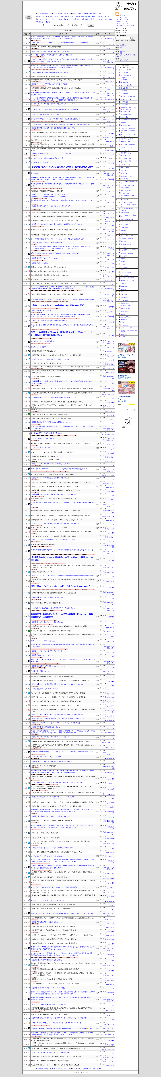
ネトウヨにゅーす (109, 415)
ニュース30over (109, 125)
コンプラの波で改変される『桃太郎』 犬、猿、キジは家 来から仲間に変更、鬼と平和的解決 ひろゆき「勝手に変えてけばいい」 (63, 842)
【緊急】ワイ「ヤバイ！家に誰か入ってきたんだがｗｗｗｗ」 (51, 1052)
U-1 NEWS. (123, 46)
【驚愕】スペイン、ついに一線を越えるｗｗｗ (46, 766)
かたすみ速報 (110, 133)
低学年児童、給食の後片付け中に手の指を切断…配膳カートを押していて (54, 676)
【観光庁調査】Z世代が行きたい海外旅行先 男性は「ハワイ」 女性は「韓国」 (57, 355)
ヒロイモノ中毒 (126, 99)
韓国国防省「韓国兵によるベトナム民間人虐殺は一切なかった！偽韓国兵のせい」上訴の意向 (62, 615)
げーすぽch (123, 283)
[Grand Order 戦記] (126, 365)
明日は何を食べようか (127, 153)
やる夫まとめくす (126, 114)
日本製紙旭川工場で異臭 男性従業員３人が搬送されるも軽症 (50, 275)
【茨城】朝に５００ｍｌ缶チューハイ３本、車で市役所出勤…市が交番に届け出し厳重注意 (60, 626)
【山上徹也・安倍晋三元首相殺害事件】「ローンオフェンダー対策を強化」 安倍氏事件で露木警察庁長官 (63, 710)
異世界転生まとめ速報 (127, 219)
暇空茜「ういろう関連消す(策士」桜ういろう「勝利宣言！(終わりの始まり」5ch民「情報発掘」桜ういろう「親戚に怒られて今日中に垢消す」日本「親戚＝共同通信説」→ (63, 67)
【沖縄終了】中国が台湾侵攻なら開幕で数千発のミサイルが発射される (53, 593)
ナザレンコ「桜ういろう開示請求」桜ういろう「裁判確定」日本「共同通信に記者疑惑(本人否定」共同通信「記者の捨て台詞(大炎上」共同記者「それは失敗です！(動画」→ (62, 954)
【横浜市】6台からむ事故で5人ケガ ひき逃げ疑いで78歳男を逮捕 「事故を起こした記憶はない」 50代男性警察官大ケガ (63, 746)
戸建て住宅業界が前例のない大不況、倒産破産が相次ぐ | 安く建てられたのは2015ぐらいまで (62, 551)
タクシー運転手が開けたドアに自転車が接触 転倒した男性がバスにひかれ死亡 (56, 852)
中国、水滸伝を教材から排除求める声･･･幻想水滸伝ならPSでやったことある (55, 705)
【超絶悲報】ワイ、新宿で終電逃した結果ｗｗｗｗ (47, 597)
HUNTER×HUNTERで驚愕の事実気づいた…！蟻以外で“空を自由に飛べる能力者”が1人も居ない (61, 124)
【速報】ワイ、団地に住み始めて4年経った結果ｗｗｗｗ (49, 320)
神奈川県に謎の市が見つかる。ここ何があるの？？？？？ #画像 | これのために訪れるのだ (62, 752)
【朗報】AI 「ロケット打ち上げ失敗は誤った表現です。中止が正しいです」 (55, 487)
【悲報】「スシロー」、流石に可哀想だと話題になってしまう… (51, 359)
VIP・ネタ (64, 17)
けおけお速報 (124, 256)
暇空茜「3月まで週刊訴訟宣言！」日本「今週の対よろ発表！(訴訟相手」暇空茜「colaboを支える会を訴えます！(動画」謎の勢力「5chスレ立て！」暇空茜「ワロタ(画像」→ (62, 860)
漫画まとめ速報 (125, 187)
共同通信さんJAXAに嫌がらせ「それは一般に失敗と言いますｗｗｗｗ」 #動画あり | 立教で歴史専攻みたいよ (62, 998)
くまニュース (124, 233)
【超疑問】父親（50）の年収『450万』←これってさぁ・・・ (50, 988)
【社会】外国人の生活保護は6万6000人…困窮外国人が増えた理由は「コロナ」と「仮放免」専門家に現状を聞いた (62, 372)
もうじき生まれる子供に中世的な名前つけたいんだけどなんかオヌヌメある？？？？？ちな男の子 (62, 185)
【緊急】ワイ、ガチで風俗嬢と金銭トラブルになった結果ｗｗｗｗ (52, 464)
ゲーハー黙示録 (125, 193)
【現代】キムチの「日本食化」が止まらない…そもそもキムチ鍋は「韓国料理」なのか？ (59, 283)
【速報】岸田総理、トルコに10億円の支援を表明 (46, 242)
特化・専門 (54, 17)
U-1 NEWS (123, 51)
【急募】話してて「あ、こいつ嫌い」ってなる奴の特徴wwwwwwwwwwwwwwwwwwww (59, 43)
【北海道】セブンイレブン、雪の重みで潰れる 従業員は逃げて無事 (62, 167)
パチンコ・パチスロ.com (127, 185)
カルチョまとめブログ (126, 325)
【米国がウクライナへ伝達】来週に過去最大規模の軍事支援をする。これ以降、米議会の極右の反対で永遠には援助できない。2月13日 (63, 566)
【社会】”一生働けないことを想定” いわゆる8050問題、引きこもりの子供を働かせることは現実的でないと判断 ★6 (62, 1044)
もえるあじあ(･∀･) (126, 190)
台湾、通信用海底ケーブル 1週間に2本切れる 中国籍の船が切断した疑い (54, 498)
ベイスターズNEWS (126, 272)
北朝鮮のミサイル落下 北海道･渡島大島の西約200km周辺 (57, 305)
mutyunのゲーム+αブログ (127, 253)
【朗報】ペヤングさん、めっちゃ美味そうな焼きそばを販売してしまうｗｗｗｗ (56, 224)
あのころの (123, 241)
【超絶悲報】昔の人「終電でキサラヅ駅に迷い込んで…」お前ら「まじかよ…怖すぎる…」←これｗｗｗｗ (63, 1019)
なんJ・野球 (74, 17)
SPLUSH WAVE (123, 375)
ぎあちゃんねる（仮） (126, 286)
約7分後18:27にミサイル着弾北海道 (43, 341)
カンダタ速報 (124, 179)
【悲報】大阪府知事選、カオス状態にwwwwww (46, 376)
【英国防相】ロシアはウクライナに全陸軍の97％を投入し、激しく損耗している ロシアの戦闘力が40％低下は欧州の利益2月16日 (62, 1039)
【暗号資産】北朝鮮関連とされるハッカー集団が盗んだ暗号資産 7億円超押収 (55, 490)
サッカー (84, 17)
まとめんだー (124, 289)
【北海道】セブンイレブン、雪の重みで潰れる (46, 363)
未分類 (48, 22)
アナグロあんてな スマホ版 (125, 25)
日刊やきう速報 (125, 212)
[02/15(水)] (97, 13)
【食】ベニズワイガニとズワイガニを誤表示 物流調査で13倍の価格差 (53, 536)
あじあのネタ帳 (125, 111)
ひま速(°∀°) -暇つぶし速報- (128, 277)
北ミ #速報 (34, 173)
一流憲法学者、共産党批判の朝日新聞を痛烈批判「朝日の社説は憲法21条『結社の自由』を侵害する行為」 (62, 646)
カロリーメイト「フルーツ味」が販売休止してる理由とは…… (51, 527)
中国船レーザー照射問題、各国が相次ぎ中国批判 (46, 47)
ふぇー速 (111, 44)
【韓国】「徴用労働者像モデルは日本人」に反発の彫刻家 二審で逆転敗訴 (55, 969)
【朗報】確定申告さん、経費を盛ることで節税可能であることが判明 (53, 128)
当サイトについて (122, 19)
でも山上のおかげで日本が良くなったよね (45, 438)
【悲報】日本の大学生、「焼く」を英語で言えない (47, 622)
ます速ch (111, 909)
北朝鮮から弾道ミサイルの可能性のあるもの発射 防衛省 (49, 271)
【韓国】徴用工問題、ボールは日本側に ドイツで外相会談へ (51, 908)
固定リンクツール (122, 23)
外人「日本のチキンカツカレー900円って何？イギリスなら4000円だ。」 (54, 474)
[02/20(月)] (59, 13)
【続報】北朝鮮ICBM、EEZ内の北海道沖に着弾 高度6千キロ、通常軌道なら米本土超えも (60, 132)
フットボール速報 (126, 158)
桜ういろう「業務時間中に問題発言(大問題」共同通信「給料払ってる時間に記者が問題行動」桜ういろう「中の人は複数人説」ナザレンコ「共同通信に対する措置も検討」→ (62, 99)
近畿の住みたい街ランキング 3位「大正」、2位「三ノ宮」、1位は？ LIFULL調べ (57, 520)
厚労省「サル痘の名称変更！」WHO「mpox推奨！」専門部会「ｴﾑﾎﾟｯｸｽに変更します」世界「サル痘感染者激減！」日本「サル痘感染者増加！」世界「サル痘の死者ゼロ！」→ (63, 732)
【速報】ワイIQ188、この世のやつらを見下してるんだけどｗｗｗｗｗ (53, 540)
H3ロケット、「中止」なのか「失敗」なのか (45, 833)
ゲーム (48, 19)
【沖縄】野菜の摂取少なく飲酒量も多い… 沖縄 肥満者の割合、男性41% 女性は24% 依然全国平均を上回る (63, 150)
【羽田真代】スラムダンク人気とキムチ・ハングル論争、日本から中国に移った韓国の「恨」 (60, 681)
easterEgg (123, 247)
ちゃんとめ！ (110, 48)
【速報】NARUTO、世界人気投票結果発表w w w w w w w (49, 72)
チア (121, 47)
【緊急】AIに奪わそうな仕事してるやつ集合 (45, 114)
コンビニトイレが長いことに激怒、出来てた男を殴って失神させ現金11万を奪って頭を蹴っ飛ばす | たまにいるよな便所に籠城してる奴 (62, 60)
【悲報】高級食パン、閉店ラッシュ (42, 310)
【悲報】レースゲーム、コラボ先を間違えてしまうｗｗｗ (49, 651)
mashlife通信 (124, 117)
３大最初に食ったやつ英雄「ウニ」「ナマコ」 (46, 162)
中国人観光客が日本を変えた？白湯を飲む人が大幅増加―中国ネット (53, 235)
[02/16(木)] (90, 13)
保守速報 (111, 168)
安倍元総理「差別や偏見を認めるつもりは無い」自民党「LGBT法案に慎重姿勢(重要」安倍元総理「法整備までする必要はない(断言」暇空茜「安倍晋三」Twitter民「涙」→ (62, 1034)
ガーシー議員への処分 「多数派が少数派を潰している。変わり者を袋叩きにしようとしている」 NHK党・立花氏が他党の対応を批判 (62, 787)
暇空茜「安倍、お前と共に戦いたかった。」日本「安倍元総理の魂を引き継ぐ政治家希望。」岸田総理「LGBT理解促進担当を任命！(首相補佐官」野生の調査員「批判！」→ (63, 993)
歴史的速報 (123, 230)
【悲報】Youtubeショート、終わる (42, 655)
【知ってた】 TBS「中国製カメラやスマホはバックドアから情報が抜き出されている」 (59, 1048)
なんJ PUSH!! (124, 199)
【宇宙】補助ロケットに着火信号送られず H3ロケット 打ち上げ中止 (53, 904)
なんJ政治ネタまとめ (108, 434)
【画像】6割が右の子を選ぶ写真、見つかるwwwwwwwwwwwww (51, 689)
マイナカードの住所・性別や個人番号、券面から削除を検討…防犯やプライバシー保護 (58, 216)
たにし (120, 355)
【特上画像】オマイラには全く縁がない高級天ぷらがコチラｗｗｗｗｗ (53, 494)
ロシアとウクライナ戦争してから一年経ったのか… (47, 856)
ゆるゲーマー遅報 (125, 165)
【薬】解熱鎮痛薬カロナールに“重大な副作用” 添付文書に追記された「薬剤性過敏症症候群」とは (62, 918)
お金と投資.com (109, 351)
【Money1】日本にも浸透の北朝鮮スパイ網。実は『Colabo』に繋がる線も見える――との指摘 (61, 531)
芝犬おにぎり (122, 399)
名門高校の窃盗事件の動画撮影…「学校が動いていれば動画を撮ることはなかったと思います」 (61, 443)
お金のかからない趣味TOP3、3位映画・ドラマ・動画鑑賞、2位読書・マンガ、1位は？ (58, 230)
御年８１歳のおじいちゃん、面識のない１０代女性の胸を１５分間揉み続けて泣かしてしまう (60, 516)
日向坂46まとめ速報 (127, 139)
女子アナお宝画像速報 (128, 96)
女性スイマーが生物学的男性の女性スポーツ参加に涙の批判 (50, 1061)
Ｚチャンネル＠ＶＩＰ (126, 311)
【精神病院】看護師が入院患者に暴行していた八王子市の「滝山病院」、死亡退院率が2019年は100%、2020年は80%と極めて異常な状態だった (61, 1009)
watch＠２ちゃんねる (108, 267)
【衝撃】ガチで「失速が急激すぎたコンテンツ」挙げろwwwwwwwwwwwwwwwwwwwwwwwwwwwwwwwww (48, 195)
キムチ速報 (124, 82)
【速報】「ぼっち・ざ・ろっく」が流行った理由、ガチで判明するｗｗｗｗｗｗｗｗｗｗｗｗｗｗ (62, 848)
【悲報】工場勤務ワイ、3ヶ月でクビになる (45, 258)
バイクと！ (123, 264)
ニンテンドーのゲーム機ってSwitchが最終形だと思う (48, 158)
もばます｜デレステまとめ (127, 280)
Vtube (67, 19)
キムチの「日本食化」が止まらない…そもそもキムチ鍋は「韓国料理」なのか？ (56, 943)
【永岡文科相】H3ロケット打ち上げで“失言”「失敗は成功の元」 (51, 418)
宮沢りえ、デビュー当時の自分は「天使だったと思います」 (50, 267)
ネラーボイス (125, 150)
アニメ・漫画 (57, 19)
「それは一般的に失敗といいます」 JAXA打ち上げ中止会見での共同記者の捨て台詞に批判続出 (62, 388)
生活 (73, 19)
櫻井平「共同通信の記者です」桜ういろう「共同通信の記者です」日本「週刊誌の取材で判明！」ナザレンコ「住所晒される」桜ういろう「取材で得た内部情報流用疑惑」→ (63, 315)
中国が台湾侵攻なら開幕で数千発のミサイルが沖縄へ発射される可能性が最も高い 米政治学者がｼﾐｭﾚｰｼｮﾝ (63, 580)
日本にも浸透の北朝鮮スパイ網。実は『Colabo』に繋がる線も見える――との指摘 (57, 294)
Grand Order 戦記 (124, 373)
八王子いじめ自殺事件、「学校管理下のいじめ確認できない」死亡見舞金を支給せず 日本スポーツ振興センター (63, 406)
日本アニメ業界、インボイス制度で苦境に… (46, 433)
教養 (86, 19)
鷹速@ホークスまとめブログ (128, 303)
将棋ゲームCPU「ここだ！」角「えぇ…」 (44, 641)
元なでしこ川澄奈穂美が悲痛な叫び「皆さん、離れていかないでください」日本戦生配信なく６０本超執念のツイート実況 (63, 964)
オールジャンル (42, 17)
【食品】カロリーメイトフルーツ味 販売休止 (46, 838)
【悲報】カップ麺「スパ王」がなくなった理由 (46, 757)
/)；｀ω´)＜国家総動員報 (127, 235)
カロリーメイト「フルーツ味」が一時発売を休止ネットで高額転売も (54, 109)
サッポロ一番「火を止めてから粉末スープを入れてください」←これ (53, 104)
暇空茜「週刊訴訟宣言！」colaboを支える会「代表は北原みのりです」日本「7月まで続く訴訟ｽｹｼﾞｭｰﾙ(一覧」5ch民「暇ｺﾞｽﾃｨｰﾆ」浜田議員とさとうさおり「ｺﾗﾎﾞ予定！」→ (63, 826)
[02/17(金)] (82, 13)
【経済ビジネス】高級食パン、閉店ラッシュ (45, 456)
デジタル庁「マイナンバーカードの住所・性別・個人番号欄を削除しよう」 (57, 119)
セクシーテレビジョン (126, 334)
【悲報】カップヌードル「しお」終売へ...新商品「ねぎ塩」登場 (51, 979)
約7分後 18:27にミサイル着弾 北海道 (42, 279)
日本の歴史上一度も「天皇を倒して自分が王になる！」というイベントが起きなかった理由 (60, 140)
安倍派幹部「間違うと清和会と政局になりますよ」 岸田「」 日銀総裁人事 (55, 511)
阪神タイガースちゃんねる (127, 291)
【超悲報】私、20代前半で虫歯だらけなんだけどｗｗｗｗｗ (50, 960)
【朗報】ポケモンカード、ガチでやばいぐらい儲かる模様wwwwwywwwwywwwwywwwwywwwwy (62, 575)
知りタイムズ (110, 191)
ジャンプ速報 (124, 294)
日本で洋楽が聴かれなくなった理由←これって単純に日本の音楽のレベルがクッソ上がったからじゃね (63, 201)
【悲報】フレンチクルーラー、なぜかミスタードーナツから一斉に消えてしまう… (57, 723)
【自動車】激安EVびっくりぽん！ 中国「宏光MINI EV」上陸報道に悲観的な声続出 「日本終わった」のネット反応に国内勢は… (62, 974)
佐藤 (121, 53)
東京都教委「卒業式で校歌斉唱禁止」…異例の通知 (47, 191)
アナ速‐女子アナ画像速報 (128, 119)
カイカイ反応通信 (126, 85)
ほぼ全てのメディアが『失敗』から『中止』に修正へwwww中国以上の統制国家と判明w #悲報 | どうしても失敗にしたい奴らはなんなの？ (62, 867)
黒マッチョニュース (108, 77)
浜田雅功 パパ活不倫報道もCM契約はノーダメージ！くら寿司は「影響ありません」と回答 (60, 741)
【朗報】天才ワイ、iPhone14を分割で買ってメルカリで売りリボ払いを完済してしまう (58, 719)
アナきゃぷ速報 (126, 75)
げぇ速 (122, 322)
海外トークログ (125, 167)
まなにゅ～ (123, 314)
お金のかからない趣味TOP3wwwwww (43, 347)
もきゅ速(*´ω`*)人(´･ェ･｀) (127, 317)
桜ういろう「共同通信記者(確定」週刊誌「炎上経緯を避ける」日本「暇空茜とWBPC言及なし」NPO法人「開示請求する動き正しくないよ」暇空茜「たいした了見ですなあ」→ (63, 247)
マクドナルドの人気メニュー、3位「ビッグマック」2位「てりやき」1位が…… (56, 221)
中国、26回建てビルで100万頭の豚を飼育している (47, 603)
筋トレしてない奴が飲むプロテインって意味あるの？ (48, 900)
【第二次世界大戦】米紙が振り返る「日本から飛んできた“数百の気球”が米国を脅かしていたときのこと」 (62, 793)
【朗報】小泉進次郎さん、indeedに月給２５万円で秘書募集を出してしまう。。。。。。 (61, 1023)
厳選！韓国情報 (125, 125)
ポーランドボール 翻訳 (126, 328)
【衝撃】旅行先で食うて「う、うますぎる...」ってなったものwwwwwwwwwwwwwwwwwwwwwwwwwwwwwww (50, 207)
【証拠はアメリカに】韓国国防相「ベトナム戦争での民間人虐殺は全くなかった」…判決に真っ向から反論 (63, 777)
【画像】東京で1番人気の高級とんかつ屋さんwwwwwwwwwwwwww (53, 727)
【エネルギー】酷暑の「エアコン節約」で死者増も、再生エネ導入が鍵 (53, 939)
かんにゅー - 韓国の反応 (128, 144)
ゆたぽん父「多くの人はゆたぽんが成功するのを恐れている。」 (53, 608)
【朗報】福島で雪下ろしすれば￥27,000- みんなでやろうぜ (50, 51)
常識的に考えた (109, 150)
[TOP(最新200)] (41, 13)
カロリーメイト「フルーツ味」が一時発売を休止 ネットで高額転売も (53, 452)
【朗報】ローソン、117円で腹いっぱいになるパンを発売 (49, 84)
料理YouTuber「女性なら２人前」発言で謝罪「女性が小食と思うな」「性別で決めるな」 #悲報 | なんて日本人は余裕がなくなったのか (62, 948)
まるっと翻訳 (124, 224)
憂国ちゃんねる (109, 221)
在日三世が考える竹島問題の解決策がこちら (45, 544)
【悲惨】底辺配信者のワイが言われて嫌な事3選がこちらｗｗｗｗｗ (52, 422)
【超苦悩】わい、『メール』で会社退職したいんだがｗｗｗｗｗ (51, 761)
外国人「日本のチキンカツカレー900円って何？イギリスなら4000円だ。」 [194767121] (58, 697)
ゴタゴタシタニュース (107, 1061)
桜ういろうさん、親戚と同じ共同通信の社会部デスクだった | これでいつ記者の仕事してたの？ (62, 326)
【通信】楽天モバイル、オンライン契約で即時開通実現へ (49, 414)
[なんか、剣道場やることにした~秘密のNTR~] (126, 385)
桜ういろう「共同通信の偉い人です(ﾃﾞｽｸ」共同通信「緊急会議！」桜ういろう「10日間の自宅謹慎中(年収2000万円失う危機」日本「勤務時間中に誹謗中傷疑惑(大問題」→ (62, 288)
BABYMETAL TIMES (126, 305)
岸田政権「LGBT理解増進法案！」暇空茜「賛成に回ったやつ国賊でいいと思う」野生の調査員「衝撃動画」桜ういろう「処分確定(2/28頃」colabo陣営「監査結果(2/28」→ (62, 178)
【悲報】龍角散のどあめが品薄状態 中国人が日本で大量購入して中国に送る (62, 558)
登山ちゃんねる (125, 141)
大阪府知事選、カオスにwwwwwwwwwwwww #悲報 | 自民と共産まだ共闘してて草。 (59, 469)
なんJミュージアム (126, 147)
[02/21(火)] (52, 13)
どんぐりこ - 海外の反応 (128, 128)
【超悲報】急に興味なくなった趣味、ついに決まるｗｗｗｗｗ (51, 816)
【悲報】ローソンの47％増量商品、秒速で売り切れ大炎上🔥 (50, 478)
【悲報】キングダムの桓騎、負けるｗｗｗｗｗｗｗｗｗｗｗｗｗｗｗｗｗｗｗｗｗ (57, 714)
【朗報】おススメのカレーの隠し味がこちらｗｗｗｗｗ (48, 1004)
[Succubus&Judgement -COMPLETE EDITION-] (126, 345)
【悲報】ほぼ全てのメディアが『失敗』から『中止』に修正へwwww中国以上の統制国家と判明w (62, 212)
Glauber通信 (124, 104)
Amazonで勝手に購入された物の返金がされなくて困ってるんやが (51, 55)
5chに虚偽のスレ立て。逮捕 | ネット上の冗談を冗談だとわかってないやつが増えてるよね (62, 913)
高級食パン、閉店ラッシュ (39, 410)
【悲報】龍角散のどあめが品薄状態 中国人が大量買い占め (50, 877)
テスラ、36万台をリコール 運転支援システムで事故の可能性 (51, 631)
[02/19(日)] (67, 13)
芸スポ (107, 17)
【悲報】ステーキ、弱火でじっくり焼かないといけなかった (50, 737)
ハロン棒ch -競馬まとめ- (127, 238)
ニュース (93, 17)
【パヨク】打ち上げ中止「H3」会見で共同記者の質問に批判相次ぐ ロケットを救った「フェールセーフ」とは (63, 881)
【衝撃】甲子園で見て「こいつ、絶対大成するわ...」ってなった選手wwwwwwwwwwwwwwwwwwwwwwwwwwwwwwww (52, 798)
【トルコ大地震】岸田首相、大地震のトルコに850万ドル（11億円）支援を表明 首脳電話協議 (60, 137)
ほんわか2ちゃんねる (126, 244)
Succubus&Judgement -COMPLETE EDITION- (126, 351)
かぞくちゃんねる (126, 155)
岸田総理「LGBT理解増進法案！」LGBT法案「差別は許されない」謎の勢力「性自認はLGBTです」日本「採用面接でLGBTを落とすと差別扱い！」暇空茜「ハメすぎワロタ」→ (62, 810)
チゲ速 (122, 269)
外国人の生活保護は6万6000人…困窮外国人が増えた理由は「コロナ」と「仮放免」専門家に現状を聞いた (62, 333)
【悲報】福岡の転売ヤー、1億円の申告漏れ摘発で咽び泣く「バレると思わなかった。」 (59, 782)
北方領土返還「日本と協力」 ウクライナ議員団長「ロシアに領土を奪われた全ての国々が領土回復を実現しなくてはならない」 (63, 145)
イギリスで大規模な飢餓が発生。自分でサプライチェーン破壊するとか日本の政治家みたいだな (61, 393)
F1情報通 (123, 122)
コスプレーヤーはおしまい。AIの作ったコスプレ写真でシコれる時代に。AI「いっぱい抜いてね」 (62, 935)
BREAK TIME (124, 275)
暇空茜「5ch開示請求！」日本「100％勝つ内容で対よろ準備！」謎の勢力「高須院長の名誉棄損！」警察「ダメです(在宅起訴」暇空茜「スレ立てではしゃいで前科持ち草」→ (63, 38)
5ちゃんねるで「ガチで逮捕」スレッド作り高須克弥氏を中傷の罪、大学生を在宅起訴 (58, 693)
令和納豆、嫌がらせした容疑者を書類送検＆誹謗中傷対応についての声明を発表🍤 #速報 (61, 1028)
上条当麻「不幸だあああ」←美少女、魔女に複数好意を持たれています (53, 398)
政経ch (112, 146)
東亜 (100, 17)
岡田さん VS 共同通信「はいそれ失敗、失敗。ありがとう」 (50, 76)
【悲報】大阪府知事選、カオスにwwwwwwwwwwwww (48, 572)
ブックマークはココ (123, 17)
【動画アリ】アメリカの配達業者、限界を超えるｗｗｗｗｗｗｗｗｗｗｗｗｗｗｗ (57, 684)
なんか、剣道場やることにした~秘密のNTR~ (126, 395)
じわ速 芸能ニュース (127, 88)
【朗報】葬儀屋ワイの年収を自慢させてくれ (45, 351)
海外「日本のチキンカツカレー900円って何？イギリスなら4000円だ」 (63, 586)
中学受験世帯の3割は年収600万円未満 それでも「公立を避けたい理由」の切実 (56, 80)
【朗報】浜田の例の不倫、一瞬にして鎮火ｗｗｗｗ (47, 922)
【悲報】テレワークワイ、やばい (41, 447)
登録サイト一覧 (122, 21)
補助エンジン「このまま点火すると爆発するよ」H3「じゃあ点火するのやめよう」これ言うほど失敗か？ (63, 896)
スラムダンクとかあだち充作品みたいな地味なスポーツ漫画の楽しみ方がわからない (58, 887)
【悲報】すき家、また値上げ (40, 263)
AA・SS (80, 19)
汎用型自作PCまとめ (126, 176)
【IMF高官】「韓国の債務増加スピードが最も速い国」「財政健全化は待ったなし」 (58, 402)
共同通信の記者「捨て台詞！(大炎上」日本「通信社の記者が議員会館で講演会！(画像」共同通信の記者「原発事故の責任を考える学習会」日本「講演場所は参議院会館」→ (62, 772)
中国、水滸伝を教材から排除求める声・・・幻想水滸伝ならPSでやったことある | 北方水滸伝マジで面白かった (63, 427)
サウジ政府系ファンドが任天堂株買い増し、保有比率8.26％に (50, 1014)
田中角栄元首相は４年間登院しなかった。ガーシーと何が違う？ (51, 820)
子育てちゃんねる (125, 297)
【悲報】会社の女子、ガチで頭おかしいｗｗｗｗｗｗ (48, 666)
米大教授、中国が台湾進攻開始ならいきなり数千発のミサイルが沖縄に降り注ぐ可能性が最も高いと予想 (63, 635)
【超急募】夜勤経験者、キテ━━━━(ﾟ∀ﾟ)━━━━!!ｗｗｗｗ (51, 153)
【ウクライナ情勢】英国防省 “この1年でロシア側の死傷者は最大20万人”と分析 (56, 701)
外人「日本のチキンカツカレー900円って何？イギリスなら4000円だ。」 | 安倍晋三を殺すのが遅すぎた (63, 660)
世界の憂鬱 (124, 93)
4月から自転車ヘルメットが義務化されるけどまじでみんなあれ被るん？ (56, 253)
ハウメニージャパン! (126, 221)
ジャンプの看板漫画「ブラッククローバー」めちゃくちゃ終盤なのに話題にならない (58, 239)
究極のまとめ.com (125, 308)
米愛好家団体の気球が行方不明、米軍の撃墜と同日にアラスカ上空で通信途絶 (55, 88)
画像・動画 (108, 19)
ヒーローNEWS (124, 300)
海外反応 (40, 22)
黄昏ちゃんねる (124, 319)
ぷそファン (124, 170)
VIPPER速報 (124, 102)
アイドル (40, 19)
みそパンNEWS (109, 81)
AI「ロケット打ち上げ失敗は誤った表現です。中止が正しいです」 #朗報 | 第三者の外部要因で (63, 504)
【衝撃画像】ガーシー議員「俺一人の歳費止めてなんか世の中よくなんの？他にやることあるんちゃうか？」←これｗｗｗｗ (63, 382)
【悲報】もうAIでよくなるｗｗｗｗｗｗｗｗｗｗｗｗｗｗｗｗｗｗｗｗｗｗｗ (56, 523)
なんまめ (123, 258)
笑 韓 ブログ (125, 173)
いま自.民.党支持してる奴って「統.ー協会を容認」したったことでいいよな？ (55, 984)
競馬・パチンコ (96, 19)
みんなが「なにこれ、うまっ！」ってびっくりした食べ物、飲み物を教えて (55, 1065)
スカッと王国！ (124, 267)
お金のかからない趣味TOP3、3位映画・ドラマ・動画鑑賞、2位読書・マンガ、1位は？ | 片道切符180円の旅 (63, 94)
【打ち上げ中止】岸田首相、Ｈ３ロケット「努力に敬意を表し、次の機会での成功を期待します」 (62, 482)
